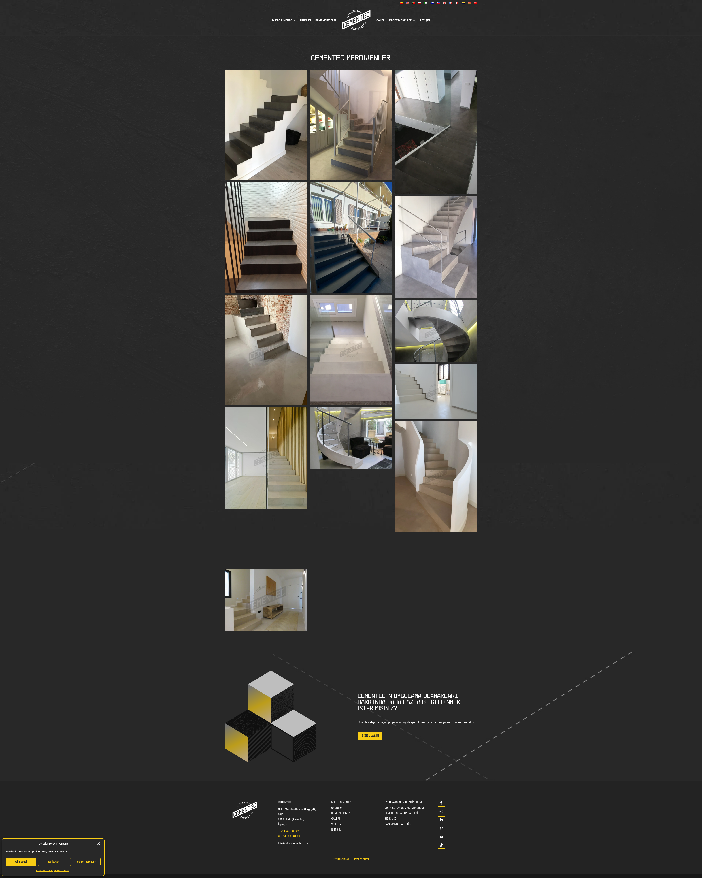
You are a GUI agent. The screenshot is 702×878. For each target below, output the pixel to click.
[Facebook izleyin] (441, 803)
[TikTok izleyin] (441, 845)
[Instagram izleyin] (441, 811)
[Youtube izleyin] (441, 836)
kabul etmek (21, 861)
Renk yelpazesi (325, 20)
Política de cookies (44, 870)
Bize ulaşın (370, 736)
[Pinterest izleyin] (441, 828)
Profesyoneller (400, 20)
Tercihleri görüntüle (85, 861)
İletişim (424, 20)
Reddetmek (53, 861)
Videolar (337, 824)
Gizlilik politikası (61, 870)
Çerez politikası (361, 859)
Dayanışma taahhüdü (398, 824)
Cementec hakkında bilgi (401, 813)
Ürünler (305, 20)
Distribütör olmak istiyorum (404, 808)
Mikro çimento (282, 20)
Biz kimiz (390, 818)
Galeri (380, 20)
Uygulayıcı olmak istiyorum (403, 802)
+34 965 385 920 (290, 831)
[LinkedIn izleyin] (441, 819)
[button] (99, 843)
